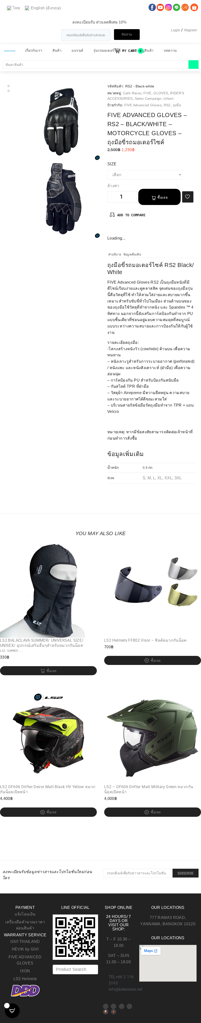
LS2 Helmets (25, 979)
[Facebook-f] (111, 230)
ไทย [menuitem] (16, 8)
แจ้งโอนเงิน (25, 914)
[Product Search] (75, 969)
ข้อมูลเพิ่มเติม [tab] (132, 254)
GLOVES (160, 93)
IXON (25, 971)
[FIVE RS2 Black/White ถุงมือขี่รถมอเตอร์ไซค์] (61, 122)
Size (111, 164)
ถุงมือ (177, 105)
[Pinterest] (119, 230)
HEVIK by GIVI (25, 949)
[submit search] (193, 64)
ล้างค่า (113, 186)
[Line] (129, 1006)
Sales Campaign (148, 98)
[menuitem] (13, 8)
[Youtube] (113, 1006)
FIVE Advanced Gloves (143, 105)
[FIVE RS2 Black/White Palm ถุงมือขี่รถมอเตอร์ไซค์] (61, 199)
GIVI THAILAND (25, 941)
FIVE (147, 93)
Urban (168, 98)
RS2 (167, 105)
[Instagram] (127, 230)
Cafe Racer (132, 93)
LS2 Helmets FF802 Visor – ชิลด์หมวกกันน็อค (145, 640)
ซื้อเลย (162, 197)
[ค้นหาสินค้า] (95, 64)
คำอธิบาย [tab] (114, 254)
